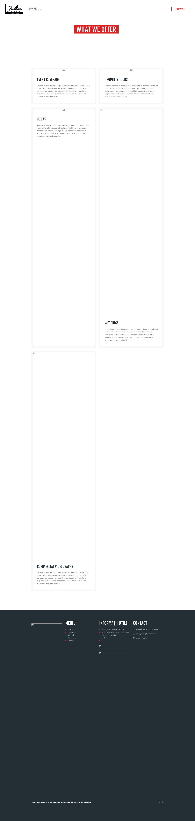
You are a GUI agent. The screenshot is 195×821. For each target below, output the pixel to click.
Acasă (70, 629)
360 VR (41, 119)
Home (83, 36)
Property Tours (116, 79)
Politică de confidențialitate (113, 629)
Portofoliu (72, 638)
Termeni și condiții (109, 635)
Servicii (71, 635)
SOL (103, 641)
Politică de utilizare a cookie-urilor (115, 632)
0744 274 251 (141, 638)
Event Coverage (48, 79)
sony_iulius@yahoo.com (146, 634)
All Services (92, 36)
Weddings (112, 323)
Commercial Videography (55, 566)
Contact (71, 641)
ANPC (104, 638)
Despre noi (72, 632)
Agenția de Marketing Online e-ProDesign (73, 802)
